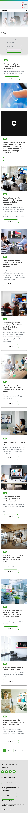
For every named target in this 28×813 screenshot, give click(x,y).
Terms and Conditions (15, 804)
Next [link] (21, 750)
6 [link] (15, 750)
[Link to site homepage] (4, 10)
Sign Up (9, 795)
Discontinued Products (8, 800)
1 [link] (4, 750)
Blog (6, 60)
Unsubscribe (10, 805)
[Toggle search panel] (24, 10)
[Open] (26, 10)
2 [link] (8, 750)
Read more (12, 78)
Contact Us (9, 782)
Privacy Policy (4, 804)
